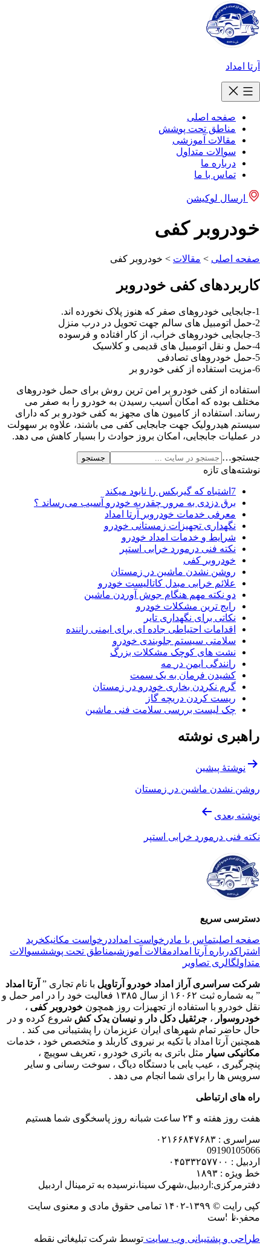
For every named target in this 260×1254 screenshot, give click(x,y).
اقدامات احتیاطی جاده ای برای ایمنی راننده (151, 629)
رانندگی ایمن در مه (198, 663)
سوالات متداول (206, 151)
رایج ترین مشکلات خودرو (186, 606)
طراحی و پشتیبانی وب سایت (201, 1238)
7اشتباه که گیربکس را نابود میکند (170, 491)
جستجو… (241, 457)
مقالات (187, 259)
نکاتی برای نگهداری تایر (190, 617)
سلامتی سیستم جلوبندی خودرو (174, 640)
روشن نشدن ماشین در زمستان (173, 571)
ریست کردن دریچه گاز (191, 698)
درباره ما (218, 163)
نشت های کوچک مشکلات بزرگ (173, 652)
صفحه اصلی (211, 117)
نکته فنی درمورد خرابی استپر (178, 548)
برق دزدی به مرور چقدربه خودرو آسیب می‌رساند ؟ (135, 502)
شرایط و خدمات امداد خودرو (179, 537)
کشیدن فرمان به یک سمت (183, 675)
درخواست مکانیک (78, 939)
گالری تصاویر (209, 962)
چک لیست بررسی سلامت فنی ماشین (160, 709)
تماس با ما (215, 174)
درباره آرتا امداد (203, 951)
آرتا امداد (243, 66)
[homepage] (232, 45)
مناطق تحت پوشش (197, 128)
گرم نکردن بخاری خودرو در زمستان (164, 686)
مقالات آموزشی (204, 140)
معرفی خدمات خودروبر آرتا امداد (170, 514)
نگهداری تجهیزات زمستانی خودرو (170, 525)
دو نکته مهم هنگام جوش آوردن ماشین (160, 594)
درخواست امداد (143, 939)
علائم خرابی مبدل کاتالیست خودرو (167, 583)
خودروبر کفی (209, 560)
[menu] (240, 92)
